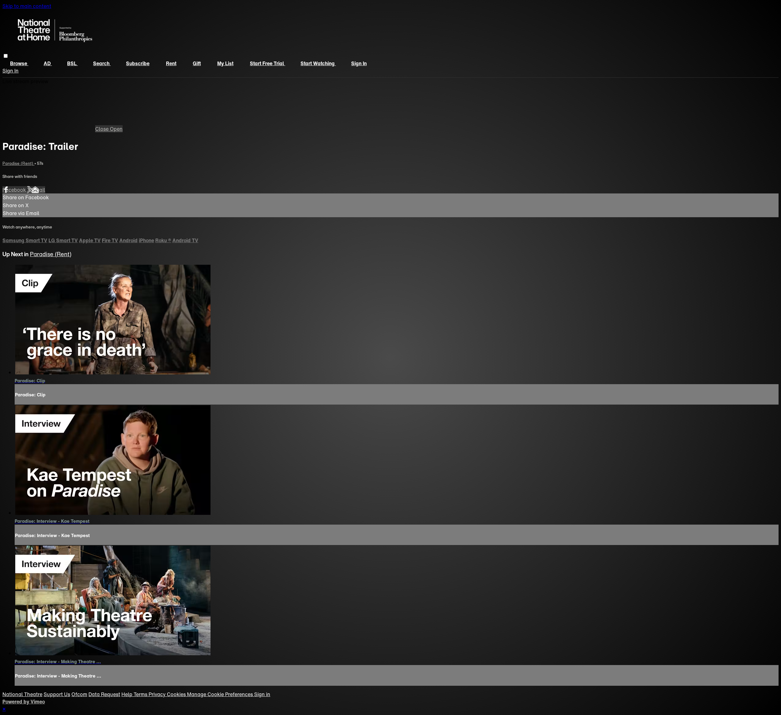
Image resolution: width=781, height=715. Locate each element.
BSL (72, 63)
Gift (197, 63)
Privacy (158, 694)
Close (102, 129)
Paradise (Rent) (18, 163)
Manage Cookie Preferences (220, 694)
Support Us (57, 694)
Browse (19, 63)
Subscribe (137, 63)
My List (225, 63)
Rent (171, 63)
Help (127, 694)
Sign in (359, 63)
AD (48, 63)
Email (38, 189)
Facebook (14, 189)
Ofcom (79, 694)
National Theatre (22, 694)
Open (116, 129)
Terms (141, 694)
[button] (6, 56)
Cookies (177, 694)
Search (102, 63)
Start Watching (318, 63)
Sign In (10, 70)
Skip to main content (26, 6)
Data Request (104, 694)
